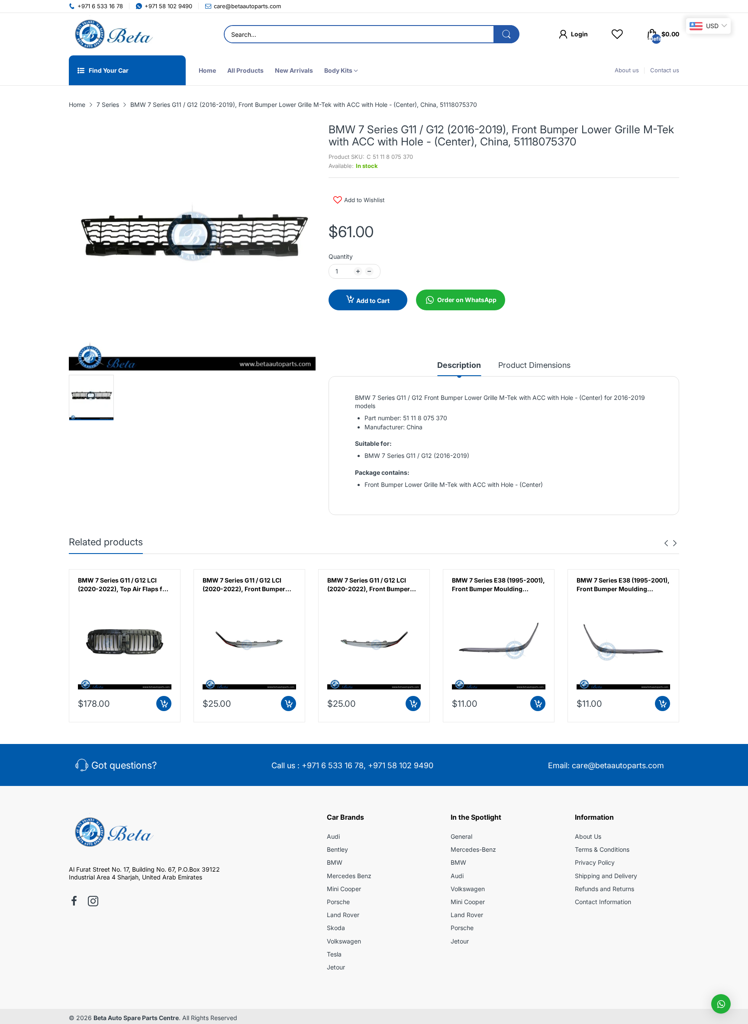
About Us (588, 836)
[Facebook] (74, 902)
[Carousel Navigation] (670, 543)
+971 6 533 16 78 (333, 765)
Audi (333, 836)
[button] (721, 1004)
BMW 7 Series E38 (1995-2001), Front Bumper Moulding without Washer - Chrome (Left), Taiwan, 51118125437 (498, 584)
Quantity (341, 256)
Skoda (336, 927)
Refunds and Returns (604, 888)
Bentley (337, 849)
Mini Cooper (344, 888)
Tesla (334, 954)
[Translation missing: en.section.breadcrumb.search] (506, 34)
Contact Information (603, 901)
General (461, 836)
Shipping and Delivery (606, 875)
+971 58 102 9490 (400, 765)
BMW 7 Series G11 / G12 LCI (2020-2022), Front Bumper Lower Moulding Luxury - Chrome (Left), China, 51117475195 (244, 584)
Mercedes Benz (349, 875)
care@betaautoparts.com (618, 765)
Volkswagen (344, 941)
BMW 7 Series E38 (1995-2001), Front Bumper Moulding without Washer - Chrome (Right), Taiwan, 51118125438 (623, 584)
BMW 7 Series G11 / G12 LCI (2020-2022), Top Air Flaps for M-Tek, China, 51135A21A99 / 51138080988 (123, 584)
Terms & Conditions (602, 849)
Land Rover (343, 914)
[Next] (666, 543)
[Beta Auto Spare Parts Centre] (112, 34)
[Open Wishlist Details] (617, 34)
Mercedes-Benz (473, 849)
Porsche (338, 901)
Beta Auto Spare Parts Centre (136, 1017)
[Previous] (675, 543)
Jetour (336, 967)
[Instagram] (93, 902)
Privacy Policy (595, 862)
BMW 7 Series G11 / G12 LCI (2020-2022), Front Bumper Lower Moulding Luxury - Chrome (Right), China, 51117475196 (368, 584)
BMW (334, 862)
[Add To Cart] (163, 703)
